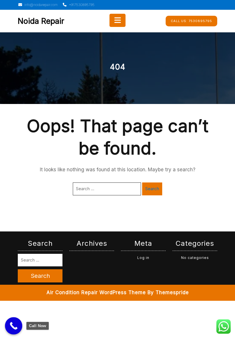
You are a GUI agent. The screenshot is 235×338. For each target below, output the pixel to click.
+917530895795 (81, 5)
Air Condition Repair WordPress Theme (96, 292)
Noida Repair (41, 21)
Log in (143, 258)
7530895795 (191, 21)
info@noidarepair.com (40, 5)
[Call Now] (13, 326)
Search (152, 188)
